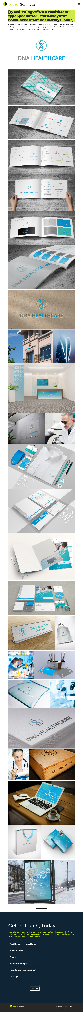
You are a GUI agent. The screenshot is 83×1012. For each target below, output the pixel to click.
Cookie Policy (69, 1006)
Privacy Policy (60, 1006)
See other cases (41, 907)
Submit (35, 989)
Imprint (67, 1009)
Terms (62, 1009)
